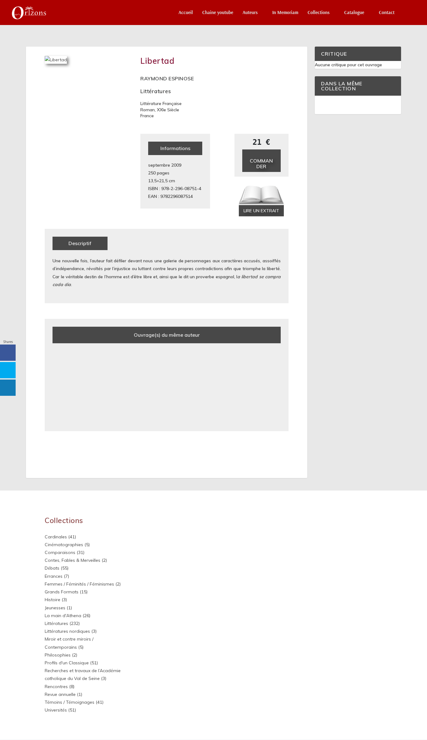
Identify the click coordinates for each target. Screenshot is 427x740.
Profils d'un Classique (67, 663)
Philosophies (58, 655)
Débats (52, 568)
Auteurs (250, 12)
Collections (318, 12)
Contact (386, 12)
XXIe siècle (168, 110)
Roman (147, 110)
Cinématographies (64, 544)
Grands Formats (61, 592)
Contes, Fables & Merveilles (72, 560)
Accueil (185, 12)
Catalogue (354, 12)
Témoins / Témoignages (69, 702)
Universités (56, 710)
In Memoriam (285, 12)
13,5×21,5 (158, 181)
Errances (54, 576)
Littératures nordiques (67, 631)
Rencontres (56, 686)
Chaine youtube (217, 12)
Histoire (52, 599)
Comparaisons (60, 552)
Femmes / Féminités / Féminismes (79, 584)
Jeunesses (55, 608)
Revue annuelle (60, 694)
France (147, 115)
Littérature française (161, 103)
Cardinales (56, 537)
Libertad (157, 61)
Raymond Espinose (167, 78)
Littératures (155, 91)
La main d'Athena (63, 615)
